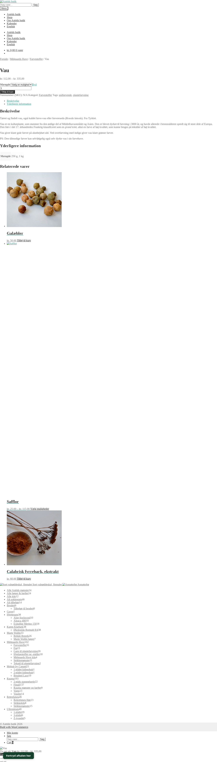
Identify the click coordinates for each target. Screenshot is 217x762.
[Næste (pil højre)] (4, 761)
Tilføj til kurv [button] (24, 240)
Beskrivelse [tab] (13, 100)
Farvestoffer (36, 59)
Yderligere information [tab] (19, 103)
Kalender (12, 23)
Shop (9, 17)
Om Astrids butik (16, 20)
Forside (4, 59)
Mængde (5, 84)
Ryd (34, 84)
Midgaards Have (19, 59)
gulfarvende (65, 95)
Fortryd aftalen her (18, 755)
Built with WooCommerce (14, 727)
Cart (10, 742)
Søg (35, 5)
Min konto (12, 732)
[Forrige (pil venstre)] (1, 761)
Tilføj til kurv (7, 92)
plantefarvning (80, 95)
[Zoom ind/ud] (1, 758)
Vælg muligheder (39, 508)
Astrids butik (14, 14)
